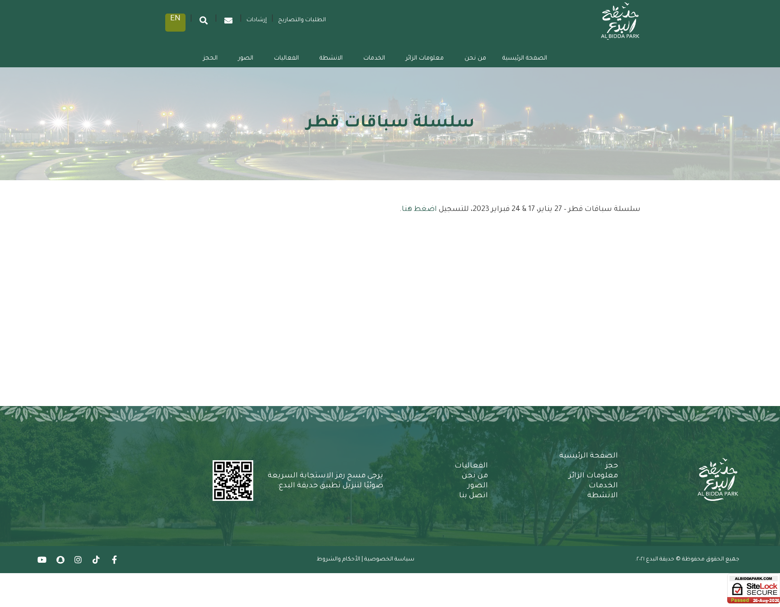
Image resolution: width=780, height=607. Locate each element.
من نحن (475, 58)
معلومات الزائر (425, 58)
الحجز (210, 58)
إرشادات (256, 20)
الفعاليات (286, 58)
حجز (611, 466)
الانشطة (331, 58)
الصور (245, 58)
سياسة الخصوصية (389, 559)
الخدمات (374, 58)
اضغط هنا (420, 209)
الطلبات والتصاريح (302, 20)
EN (175, 18)
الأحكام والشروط (338, 559)
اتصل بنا (473, 496)
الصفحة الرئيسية (524, 58)
